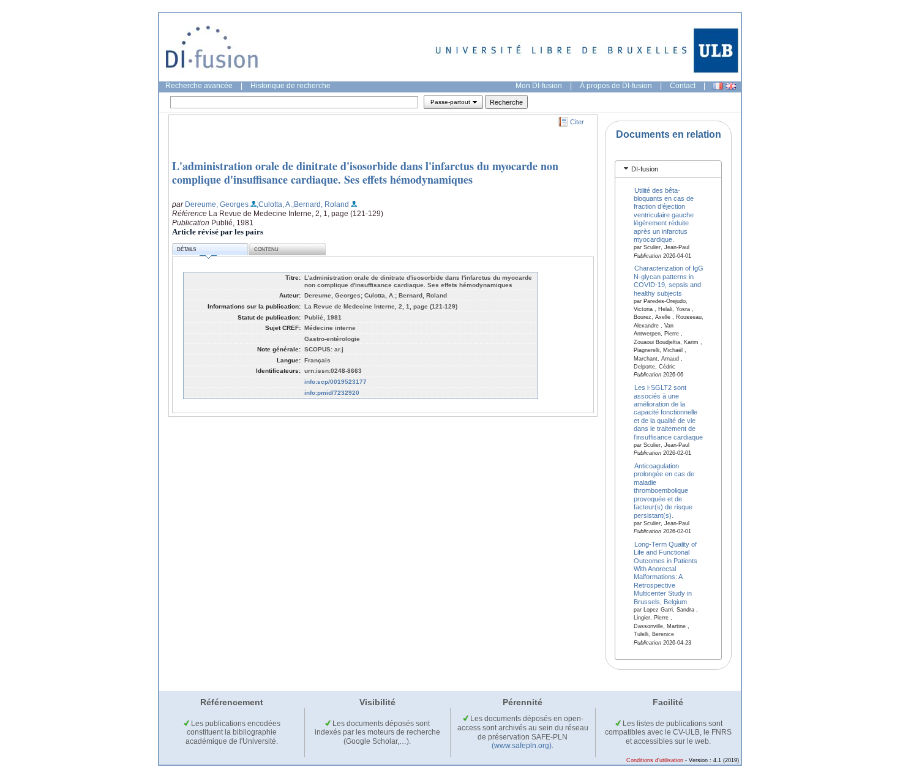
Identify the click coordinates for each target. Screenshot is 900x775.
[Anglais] (731, 86)
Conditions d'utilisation (654, 760)
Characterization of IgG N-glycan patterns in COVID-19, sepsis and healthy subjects (669, 280)
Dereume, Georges (217, 204)
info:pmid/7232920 (331, 392)
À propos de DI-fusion (616, 85)
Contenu (266, 249)
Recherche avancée (199, 85)
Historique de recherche (290, 85)
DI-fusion (644, 169)
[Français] (717, 86)
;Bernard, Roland (320, 204)
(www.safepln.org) (522, 745)
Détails (186, 249)
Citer (577, 121)
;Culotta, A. (274, 204)
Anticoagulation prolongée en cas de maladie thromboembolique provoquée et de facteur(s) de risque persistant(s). (664, 490)
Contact (683, 85)
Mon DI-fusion (539, 85)
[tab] (668, 169)
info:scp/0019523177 (335, 381)
